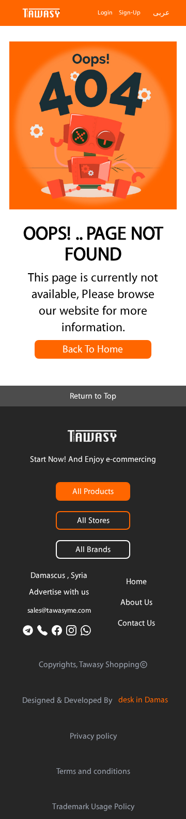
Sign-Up (130, 12)
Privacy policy (93, 736)
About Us (136, 602)
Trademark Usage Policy (93, 806)
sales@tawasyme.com (59, 610)
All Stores (93, 520)
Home (136, 581)
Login (105, 12)
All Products (93, 491)
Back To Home (93, 349)
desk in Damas (143, 699)
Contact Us (136, 623)
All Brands (93, 549)
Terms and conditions (93, 771)
